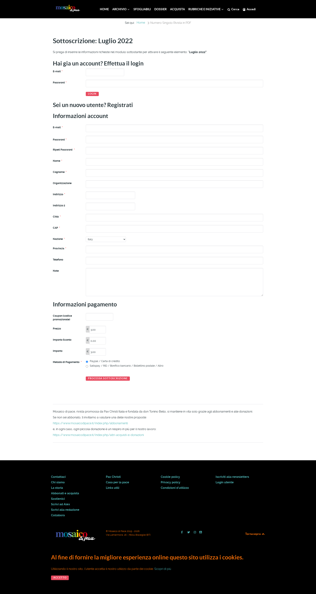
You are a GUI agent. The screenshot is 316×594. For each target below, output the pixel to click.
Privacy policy (170, 482)
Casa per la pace (117, 482)
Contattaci (58, 477)
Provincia (59, 248)
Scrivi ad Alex (60, 504)
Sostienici (58, 499)
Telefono (58, 259)
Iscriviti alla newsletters (232, 477)
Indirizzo (59, 194)
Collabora (58, 515)
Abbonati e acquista (65, 493)
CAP (56, 227)
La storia (57, 488)
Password (60, 82)
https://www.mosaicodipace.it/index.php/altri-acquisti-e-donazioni (98, 435)
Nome (57, 160)
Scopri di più (162, 569)
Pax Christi (113, 477)
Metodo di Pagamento (67, 362)
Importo (57, 350)
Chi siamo (58, 482)
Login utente (225, 482)
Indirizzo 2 (59, 205)
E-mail (58, 71)
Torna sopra (253, 533)
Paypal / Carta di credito (104, 361)
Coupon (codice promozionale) (62, 317)
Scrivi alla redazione (65, 509)
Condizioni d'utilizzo (175, 488)
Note (56, 270)
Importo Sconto (62, 339)
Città (57, 216)
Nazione (59, 238)
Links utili (112, 488)
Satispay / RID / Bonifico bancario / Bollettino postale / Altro (126, 365)
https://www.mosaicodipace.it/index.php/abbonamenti (90, 423)
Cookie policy (170, 477)
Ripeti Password (64, 149)
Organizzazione (62, 183)
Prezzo (57, 328)
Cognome (60, 171)
